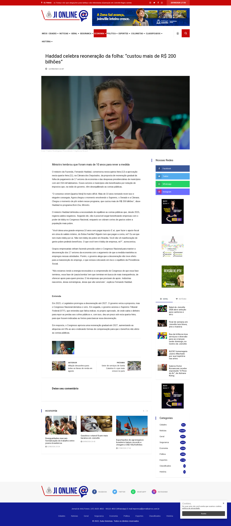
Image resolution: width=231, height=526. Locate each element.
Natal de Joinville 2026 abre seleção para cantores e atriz (177, 304)
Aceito (203, 514)
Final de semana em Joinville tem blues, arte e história (178, 317)
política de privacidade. (191, 508)
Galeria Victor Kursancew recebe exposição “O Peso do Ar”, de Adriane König (178, 364)
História (46, 41)
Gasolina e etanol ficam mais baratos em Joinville (94, 437)
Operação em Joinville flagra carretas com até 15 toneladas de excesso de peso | (123, 3)
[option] (61, 3)
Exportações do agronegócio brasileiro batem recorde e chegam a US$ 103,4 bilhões (130, 442)
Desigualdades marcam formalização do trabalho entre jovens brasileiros (59, 441)
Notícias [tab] (182, 292)
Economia (99, 33)
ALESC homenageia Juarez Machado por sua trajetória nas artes (178, 348)
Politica (111, 33)
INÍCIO (44, 33)
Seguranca (85, 33)
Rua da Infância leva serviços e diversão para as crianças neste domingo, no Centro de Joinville (178, 332)
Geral (74, 33)
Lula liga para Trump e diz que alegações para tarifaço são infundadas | (61, 3)
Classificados (153, 33)
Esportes (123, 33)
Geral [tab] (165, 292)
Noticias (63, 33)
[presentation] (143, 411)
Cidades (53, 33)
